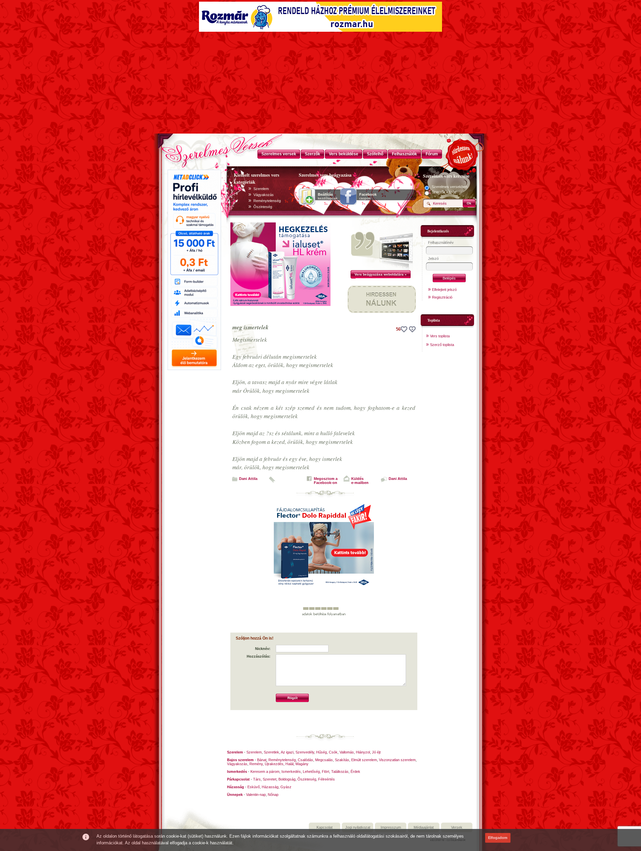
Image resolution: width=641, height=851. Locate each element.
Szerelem (261, 189)
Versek (456, 827)
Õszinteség (262, 207)
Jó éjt (376, 752)
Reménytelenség (267, 201)
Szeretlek (271, 752)
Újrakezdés (274, 764)
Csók (333, 752)
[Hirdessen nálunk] (462, 154)
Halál (289, 764)
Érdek (355, 772)
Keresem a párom (264, 772)
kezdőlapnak (328, 196)
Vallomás (347, 752)
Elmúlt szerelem (364, 760)
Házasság (270, 787)
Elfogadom (497, 838)
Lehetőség (311, 772)
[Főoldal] (194, 149)
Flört (325, 772)
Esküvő (253, 787)
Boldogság (286, 779)
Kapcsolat (324, 827)
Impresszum (391, 827)
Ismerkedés (291, 772)
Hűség (321, 752)
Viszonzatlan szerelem (397, 760)
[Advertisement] (320, 83)
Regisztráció (442, 297)
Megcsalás (324, 760)
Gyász (285, 787)
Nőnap (273, 795)
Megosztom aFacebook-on (326, 481)
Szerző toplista (442, 345)
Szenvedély (304, 752)
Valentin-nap (256, 795)
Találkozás (340, 772)
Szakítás (342, 760)
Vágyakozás (263, 195)
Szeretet (269, 779)
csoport (368, 196)
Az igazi (287, 752)
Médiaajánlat (424, 827)
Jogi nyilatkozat (357, 827)
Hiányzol (363, 752)
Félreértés (326, 779)
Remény (256, 764)
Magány (301, 764)
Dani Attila (248, 479)
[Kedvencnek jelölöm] (412, 329)
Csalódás (305, 760)
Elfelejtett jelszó (444, 290)
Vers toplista (440, 336)
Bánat (261, 760)
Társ (257, 779)
